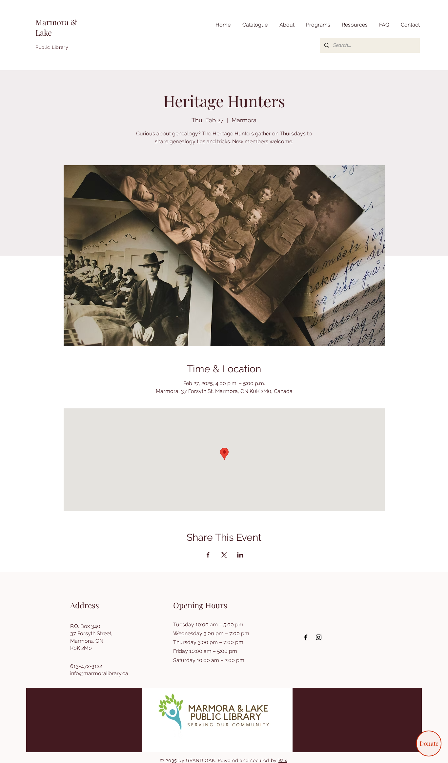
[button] (354, 25)
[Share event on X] (224, 555)
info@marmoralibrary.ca (99, 673)
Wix (282, 760)
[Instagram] (318, 637)
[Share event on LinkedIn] (240, 555)
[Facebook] (306, 637)
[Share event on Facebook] (208, 555)
